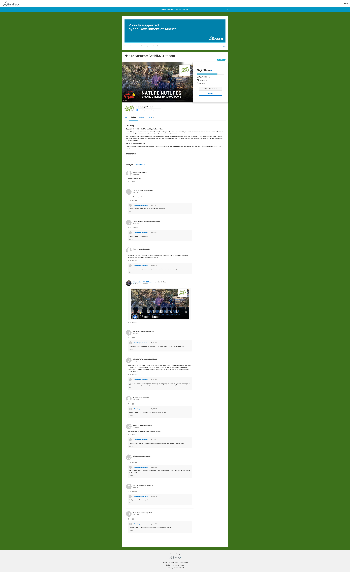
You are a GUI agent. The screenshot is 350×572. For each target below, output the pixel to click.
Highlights (133, 117)
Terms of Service (173, 562)
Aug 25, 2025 (136, 174)
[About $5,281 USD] (211, 71)
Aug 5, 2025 (136, 223)
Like (130, 181)
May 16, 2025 (136, 333)
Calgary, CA (153, 110)
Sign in (346, 3)
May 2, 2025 (136, 427)
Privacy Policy (184, 562)
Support (164, 562)
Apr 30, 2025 (136, 487)
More (224, 46)
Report (158, 110)
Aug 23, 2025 (136, 192)
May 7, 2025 (136, 399)
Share (210, 94)
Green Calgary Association (146, 107)
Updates (142, 117)
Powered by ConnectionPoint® (175, 568)
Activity (151, 117)
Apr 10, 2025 (136, 514)
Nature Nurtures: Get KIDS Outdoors (143, 282)
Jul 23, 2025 (136, 251)
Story (126, 117)
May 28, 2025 (144, 283)
